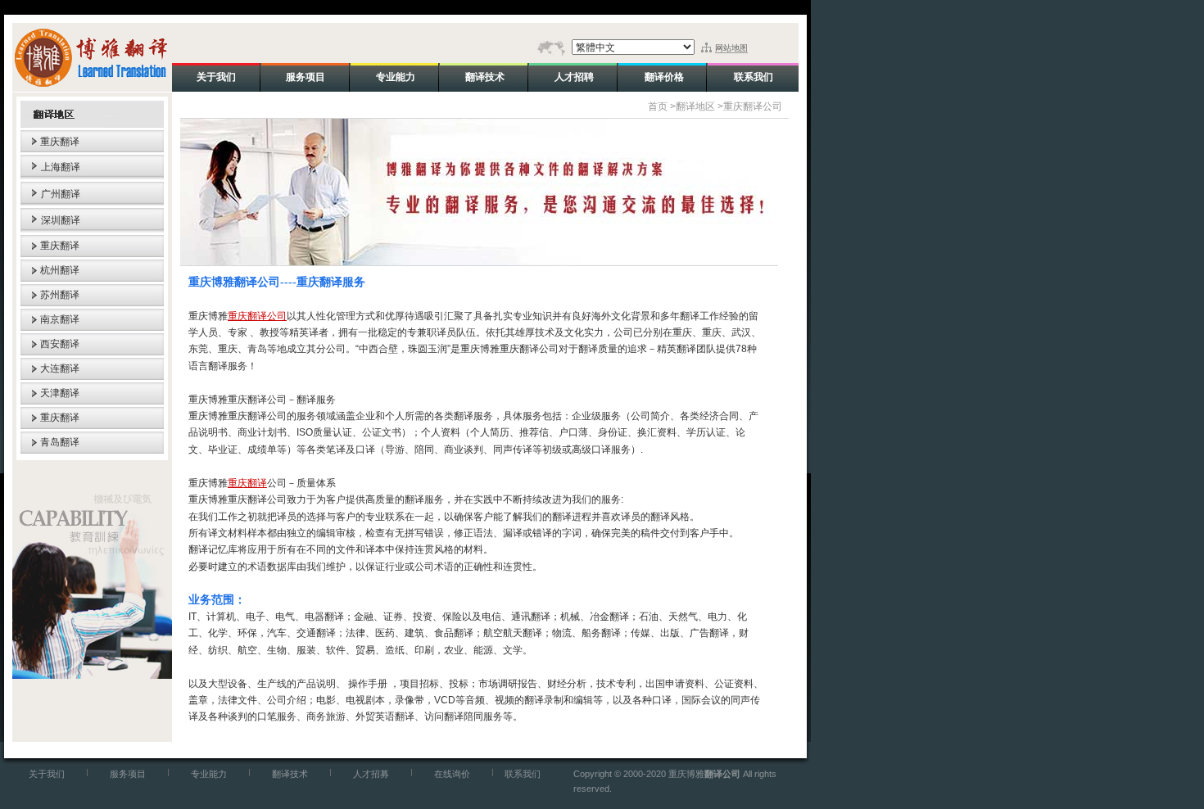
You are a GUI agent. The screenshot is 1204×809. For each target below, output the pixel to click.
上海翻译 (60, 167)
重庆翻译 (59, 141)
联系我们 (523, 774)
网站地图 (731, 47)
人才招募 (371, 774)
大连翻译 (59, 368)
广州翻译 (60, 194)
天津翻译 (59, 393)
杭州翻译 (59, 270)
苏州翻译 (59, 295)
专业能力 (209, 774)
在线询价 (452, 774)
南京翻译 (59, 319)
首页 (658, 106)
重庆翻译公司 (752, 106)
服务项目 (128, 774)
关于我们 (47, 774)
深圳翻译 (60, 220)
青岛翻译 (59, 442)
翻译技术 (290, 774)
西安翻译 (59, 344)
